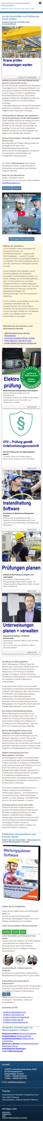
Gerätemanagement (16, 1036)
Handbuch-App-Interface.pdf (13, 1015)
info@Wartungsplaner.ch (11, 183)
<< (4, 994)
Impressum (6, 1112)
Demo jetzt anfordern (27, 77)
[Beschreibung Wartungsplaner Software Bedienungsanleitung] (20, 965)
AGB (4, 1116)
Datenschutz (6, 1114)
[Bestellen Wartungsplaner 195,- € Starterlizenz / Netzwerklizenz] (8, 965)
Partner (15, 932)
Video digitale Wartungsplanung (21, 239)
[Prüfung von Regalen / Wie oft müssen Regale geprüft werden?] (21, 572)
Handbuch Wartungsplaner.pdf (14, 1012)
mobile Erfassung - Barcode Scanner (18, 341)
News (23, 932)
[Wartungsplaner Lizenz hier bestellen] (21, 901)
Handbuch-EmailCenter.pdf (13, 1020)
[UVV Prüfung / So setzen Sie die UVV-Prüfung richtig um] (21, 449)
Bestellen (16, 188)
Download (7, 188)
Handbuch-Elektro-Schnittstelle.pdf (16, 1017)
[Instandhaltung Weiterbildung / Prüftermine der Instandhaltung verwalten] (21, 511)
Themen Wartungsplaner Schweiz (14, 1118)
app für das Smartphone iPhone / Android (19, 338)
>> (8, 994)
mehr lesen (31, 407)
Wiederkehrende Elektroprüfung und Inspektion (20, 390)
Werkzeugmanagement (19, 1033)
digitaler (12, 1051)
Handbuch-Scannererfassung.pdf (15, 1022)
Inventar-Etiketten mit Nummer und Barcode (20, 343)
